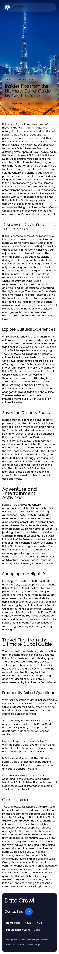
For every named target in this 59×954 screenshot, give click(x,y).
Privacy (20, 944)
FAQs (39, 922)
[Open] (50, 7)
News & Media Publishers (20, 79)
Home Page (13, 922)
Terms (29, 944)
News (28, 922)
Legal (37, 944)
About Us (10, 944)
